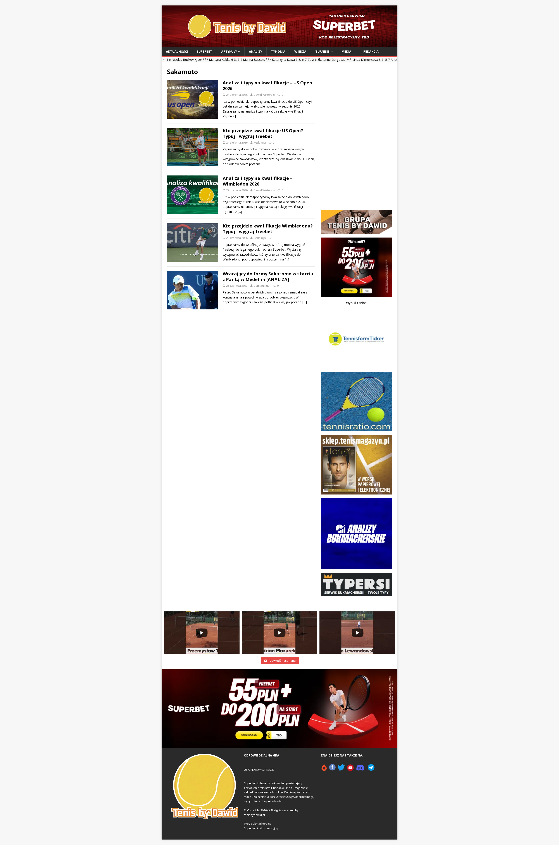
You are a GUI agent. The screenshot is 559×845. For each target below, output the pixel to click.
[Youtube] (350, 769)
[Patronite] (324, 769)
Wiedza (300, 51)
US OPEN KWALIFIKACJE (259, 770)
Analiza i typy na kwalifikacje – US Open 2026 (267, 85)
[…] (237, 116)
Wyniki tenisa (356, 303)
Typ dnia (278, 51)
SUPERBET (204, 51)
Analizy (255, 51)
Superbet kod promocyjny (261, 828)
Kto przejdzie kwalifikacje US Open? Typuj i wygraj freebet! (263, 133)
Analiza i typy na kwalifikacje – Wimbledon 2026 (257, 181)
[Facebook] (332, 769)
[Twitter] (341, 769)
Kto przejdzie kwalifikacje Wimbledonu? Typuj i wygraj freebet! (268, 228)
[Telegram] (371, 769)
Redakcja (371, 51)
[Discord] (360, 769)
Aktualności (177, 51)
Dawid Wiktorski (264, 95)
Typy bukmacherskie (257, 824)
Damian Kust (262, 286)
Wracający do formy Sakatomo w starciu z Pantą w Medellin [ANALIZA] (268, 276)
